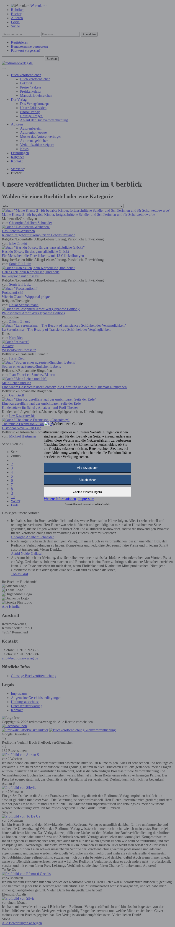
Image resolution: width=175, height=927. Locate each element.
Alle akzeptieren (87, 467)
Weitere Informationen (60, 499)
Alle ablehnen (87, 480)
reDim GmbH (102, 504)
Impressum (86, 499)
